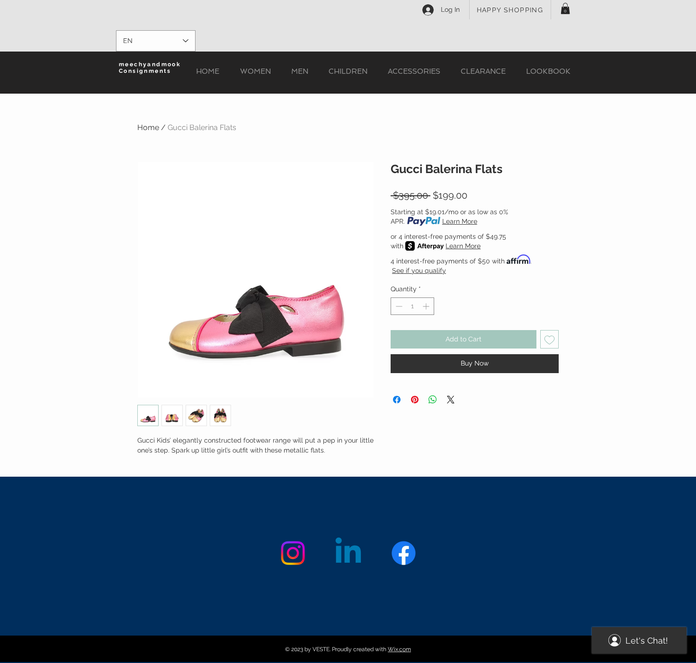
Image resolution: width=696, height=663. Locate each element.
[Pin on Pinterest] (414, 399)
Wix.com (399, 649)
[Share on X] (450, 399)
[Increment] (427, 306)
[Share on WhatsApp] (432, 399)
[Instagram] (293, 553)
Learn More (459, 221)
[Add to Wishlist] (549, 339)
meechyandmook (150, 64)
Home (148, 127)
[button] (565, 8)
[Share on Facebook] (396, 399)
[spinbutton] (412, 306)
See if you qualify (419, 270)
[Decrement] (398, 306)
